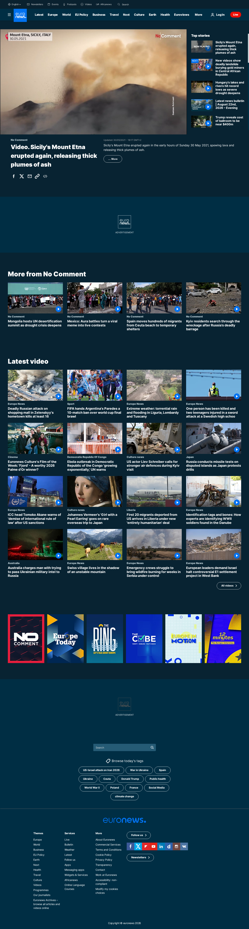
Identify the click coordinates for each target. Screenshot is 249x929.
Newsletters (138, 857)
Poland (114, 787)
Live (235, 14)
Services (70, 833)
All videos (227, 585)
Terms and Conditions (108, 849)
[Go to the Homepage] (20, 15)
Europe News (16, 403)
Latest (39, 14)
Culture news (135, 456)
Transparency (104, 864)
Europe (53, 14)
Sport (70, 403)
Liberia (131, 510)
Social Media (157, 787)
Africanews (71, 879)
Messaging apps (74, 869)
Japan (190, 456)
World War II (92, 787)
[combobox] (137, 4)
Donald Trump (130, 778)
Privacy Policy (104, 859)
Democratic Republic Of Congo (86, 456)
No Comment (16, 316)
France (134, 787)
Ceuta (107, 778)
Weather (69, 849)
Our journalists (41, 894)
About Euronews (105, 839)
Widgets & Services (76, 874)
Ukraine (88, 778)
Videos (37, 884)
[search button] (119, 4)
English (15, 4)
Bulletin (69, 844)
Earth (152, 14)
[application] (93, 81)
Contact (100, 869)
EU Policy (81, 14)
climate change (124, 796)
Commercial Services (108, 844)
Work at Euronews (106, 874)
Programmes (40, 889)
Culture (139, 14)
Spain (162, 770)
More (99, 833)
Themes (38, 833)
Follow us (70, 859)
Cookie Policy (104, 854)
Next (126, 14)
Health (165, 14)
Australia (14, 562)
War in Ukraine (139, 770)
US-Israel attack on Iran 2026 (101, 770)
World (66, 14)
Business (99, 14)
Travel (114, 14)
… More (113, 158)
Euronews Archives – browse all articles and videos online (46, 903)
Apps (68, 864)
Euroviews (181, 14)
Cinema (13, 456)
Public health (158, 778)
